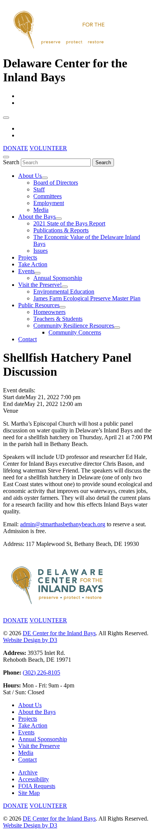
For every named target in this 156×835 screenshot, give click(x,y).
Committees (47, 196)
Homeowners (49, 312)
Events (26, 271)
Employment (48, 203)
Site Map (29, 793)
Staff (39, 189)
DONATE (15, 148)
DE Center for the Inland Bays (59, 633)
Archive (27, 772)
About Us (30, 176)
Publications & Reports (61, 230)
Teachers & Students (58, 319)
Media (40, 210)
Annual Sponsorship (57, 278)
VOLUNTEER (48, 148)
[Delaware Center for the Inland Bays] (60, 49)
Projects (27, 257)
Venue (10, 410)
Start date (14, 397)
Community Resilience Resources (73, 325)
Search (11, 162)
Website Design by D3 (30, 640)
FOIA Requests (36, 786)
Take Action (32, 264)
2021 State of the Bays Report (69, 223)
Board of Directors (55, 182)
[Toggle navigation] (6, 118)
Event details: (19, 390)
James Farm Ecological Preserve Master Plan (86, 298)
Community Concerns (74, 332)
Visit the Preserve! (40, 284)
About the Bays (37, 216)
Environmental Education (63, 291)
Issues (40, 250)
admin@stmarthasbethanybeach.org (62, 524)
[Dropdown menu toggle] (45, 178)
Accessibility (33, 779)
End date (13, 404)
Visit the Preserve (39, 746)
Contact (27, 339)
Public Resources (38, 305)
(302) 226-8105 (41, 672)
